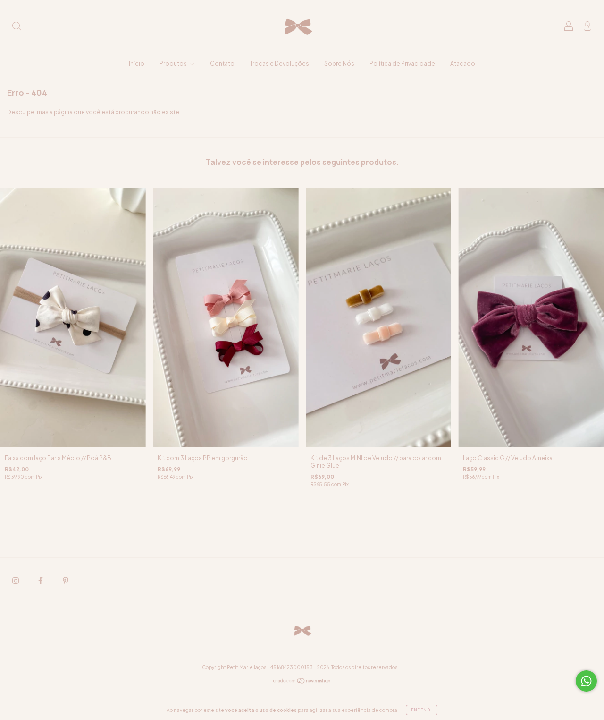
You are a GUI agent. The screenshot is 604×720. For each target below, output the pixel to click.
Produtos (173, 63)
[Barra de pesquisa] (16, 27)
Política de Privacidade (402, 63)
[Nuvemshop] (302, 682)
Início (136, 63)
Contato (222, 63)
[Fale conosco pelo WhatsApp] (586, 681)
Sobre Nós (339, 63)
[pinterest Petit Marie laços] (65, 580)
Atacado (462, 63)
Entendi (421, 710)
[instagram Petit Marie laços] (16, 580)
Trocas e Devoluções (279, 63)
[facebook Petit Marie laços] (41, 580)
